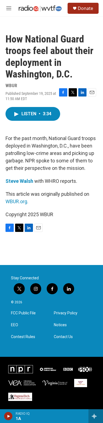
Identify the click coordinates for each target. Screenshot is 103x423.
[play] (8, 416)
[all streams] (95, 416)
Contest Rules (23, 337)
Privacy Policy (65, 313)
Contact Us (63, 337)
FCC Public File (23, 313)
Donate (85, 8)
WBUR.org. (16, 201)
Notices (60, 325)
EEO (14, 325)
